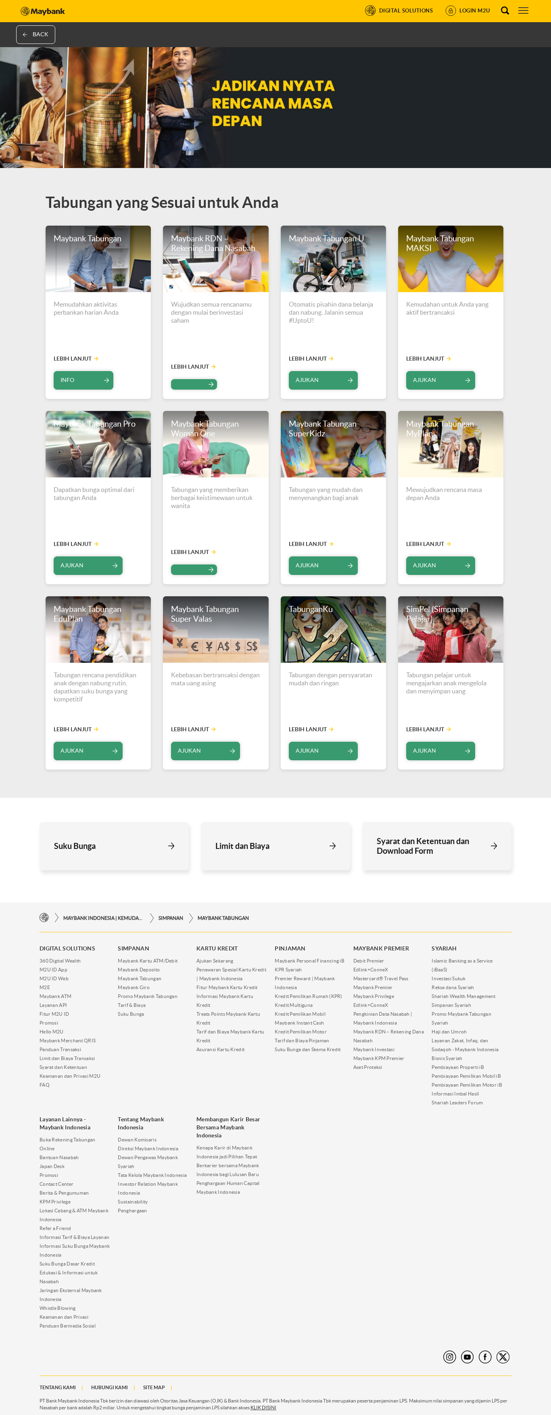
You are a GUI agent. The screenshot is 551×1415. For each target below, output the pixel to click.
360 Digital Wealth (60, 960)
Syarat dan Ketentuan (63, 1067)
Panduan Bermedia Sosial (68, 1325)
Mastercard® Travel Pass (381, 978)
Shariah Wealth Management (464, 996)
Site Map (154, 1387)
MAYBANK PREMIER (381, 948)
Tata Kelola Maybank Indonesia (152, 1175)
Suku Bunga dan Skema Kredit (307, 1049)
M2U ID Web (54, 978)
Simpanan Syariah (451, 1005)
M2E (45, 987)
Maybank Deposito (139, 969)
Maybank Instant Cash (299, 1022)
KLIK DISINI (263, 1407)
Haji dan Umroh (449, 1031)
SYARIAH (444, 948)
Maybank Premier (373, 987)
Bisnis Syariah (447, 1058)
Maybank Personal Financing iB (309, 960)
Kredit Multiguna (294, 1005)
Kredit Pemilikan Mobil (300, 1014)
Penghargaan (132, 1210)
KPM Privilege (55, 1201)
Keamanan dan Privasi (64, 1317)
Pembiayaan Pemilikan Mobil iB (466, 1076)
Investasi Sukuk (449, 978)
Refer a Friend (55, 1228)
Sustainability (133, 1201)
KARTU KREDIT (217, 948)
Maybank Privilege (373, 996)
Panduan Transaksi (60, 1049)
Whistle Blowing (58, 1308)
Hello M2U (52, 1031)
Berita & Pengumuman (64, 1192)
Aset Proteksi (367, 1067)
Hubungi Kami (109, 1387)
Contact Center (56, 1184)
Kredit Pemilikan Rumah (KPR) (308, 996)
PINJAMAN (290, 948)
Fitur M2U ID (54, 1014)
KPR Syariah (288, 969)
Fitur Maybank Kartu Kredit (227, 987)
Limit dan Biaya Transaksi (67, 1058)
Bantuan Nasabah (59, 1157)
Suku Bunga (131, 1014)
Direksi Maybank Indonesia (148, 1148)
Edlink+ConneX (370, 969)
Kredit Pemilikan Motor (301, 1031)
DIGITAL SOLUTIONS (67, 948)
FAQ (45, 1084)
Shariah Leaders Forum (457, 1102)
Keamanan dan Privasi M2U (70, 1076)
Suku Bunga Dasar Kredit (67, 1263)
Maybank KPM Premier (379, 1058)
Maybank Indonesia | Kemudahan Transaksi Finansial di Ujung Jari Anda (103, 918)
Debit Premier (368, 960)
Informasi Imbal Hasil (455, 1093)
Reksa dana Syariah (453, 987)
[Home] (44, 918)
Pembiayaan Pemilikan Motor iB (467, 1084)
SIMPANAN (171, 918)
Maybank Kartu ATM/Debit (147, 960)
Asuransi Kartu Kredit (220, 1049)
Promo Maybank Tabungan (147, 996)
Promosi (49, 1022)
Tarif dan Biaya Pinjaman (302, 1040)
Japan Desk (52, 1166)
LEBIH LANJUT (73, 358)
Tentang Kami (58, 1387)
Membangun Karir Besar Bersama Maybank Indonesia (228, 1127)
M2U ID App (53, 969)
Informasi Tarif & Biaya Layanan (74, 1237)
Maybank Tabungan (223, 918)
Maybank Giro (134, 987)
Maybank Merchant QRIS (68, 1040)
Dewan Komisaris (137, 1139)
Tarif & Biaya (132, 1005)
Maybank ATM (55, 996)
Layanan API (53, 1005)
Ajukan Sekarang (215, 960)
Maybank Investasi (373, 1049)
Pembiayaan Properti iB (458, 1067)
